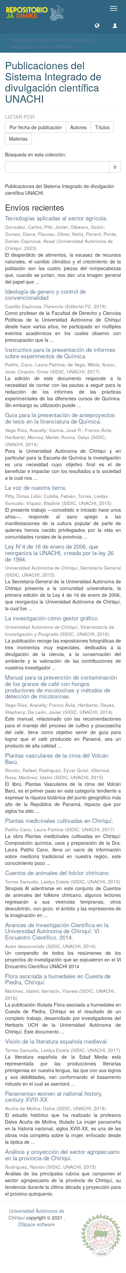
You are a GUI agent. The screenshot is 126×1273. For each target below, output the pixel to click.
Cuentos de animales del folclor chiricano (57, 872)
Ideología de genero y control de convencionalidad (45, 294)
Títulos (102, 127)
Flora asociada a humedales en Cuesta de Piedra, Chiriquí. (58, 979)
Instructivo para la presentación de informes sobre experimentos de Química (60, 352)
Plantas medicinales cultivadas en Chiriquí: (59, 820)
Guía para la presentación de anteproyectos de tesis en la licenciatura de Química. (60, 417)
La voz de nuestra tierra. (36, 487)
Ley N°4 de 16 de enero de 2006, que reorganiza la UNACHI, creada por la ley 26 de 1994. (59, 552)
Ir (115, 166)
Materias (18, 138)
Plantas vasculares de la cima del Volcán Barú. (56, 758)
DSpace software (36, 1224)
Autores (78, 127)
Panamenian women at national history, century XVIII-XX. (54, 1096)
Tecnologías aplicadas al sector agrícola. (56, 218)
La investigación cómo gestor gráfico (51, 618)
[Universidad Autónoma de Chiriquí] (101, 1234)
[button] (97, 25)
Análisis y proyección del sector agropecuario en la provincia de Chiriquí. (62, 1154)
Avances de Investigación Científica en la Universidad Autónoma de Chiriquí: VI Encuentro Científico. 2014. (57, 930)
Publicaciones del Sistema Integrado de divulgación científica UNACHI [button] (52, 43)
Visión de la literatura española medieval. (56, 1041)
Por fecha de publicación (35, 127)
